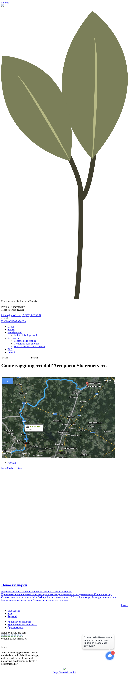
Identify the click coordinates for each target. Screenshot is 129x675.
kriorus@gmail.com (11, 315)
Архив (124, 605)
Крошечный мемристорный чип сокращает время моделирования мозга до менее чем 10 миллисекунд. (56, 594)
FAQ (10, 349)
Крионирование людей (20, 621)
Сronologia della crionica (26, 343)
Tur (24, 321)
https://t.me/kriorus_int (64, 672)
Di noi (11, 326)
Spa (20, 321)
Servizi (11, 329)
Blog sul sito (14, 610)
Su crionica (13, 338)
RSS (10, 613)
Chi (11, 321)
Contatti (11, 352)
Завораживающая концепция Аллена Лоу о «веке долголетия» (34, 600)
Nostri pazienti (15, 332)
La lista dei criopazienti (25, 335)
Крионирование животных (22, 624)
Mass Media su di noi (11, 468)
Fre (14, 321)
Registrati (12, 616)
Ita (17, 321)
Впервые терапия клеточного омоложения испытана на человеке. (36, 591)
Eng (3, 321)
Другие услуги (15, 627)
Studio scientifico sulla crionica (29, 346)
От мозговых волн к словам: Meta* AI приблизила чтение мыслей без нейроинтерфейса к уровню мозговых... (60, 597)
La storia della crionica (25, 340)
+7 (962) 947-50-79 (31, 315)
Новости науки (14, 585)
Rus (7, 321)
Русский (12, 462)
